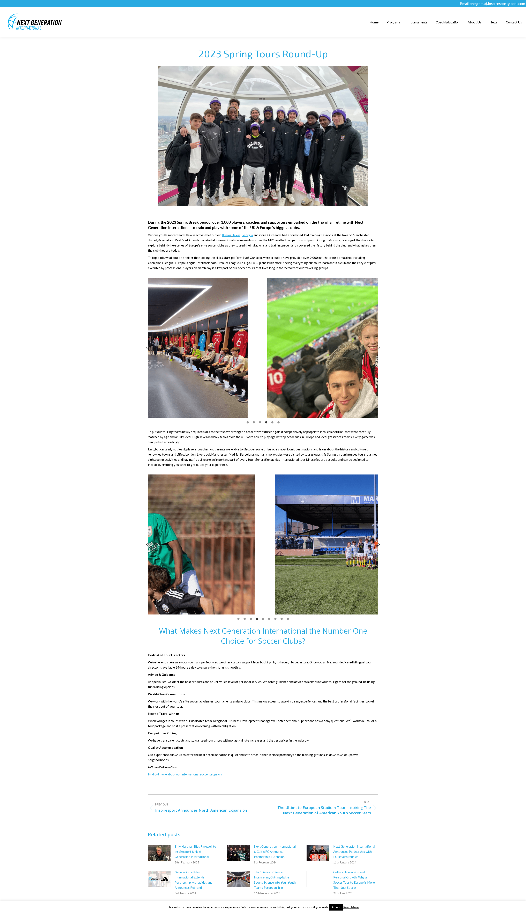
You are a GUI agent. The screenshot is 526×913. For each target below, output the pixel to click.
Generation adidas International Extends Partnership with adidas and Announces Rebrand (193, 879)
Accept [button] (336, 907)
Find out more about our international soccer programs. (185, 774)
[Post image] (159, 853)
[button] (147, 348)
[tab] (248, 422)
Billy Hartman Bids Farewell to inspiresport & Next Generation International (195, 852)
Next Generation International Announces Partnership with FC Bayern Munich (354, 852)
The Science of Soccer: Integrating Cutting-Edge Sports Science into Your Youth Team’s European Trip (275, 879)
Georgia (247, 235)
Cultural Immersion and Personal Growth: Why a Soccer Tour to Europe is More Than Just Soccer (354, 879)
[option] (315, 348)
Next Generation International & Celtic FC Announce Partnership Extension (275, 852)
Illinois (226, 235)
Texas (236, 235)
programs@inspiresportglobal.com (497, 3)
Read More (351, 907)
